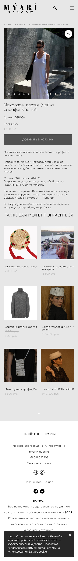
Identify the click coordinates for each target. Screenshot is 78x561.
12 (65, 94)
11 (60, 94)
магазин (7, 24)
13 (70, 94)
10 (55, 94)
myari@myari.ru (39, 451)
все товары (20, 24)
